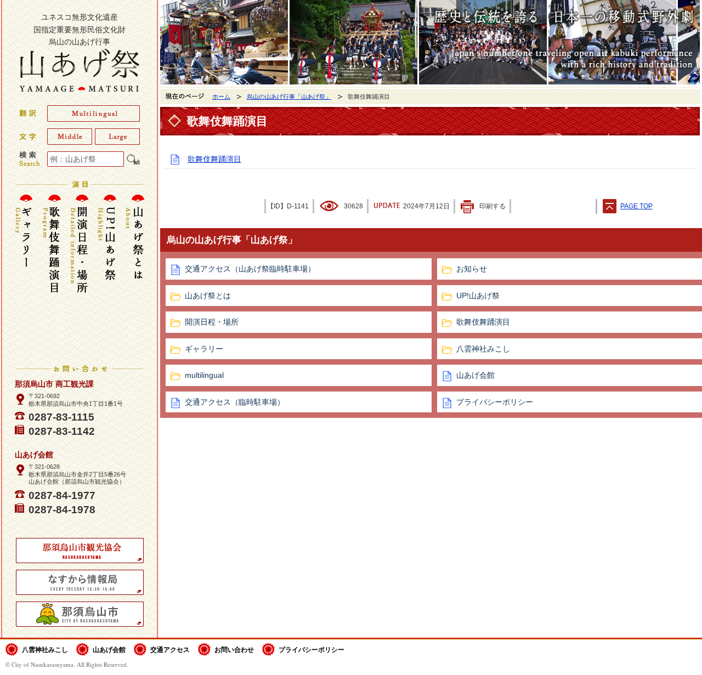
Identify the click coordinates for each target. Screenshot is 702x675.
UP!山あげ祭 (107, 273)
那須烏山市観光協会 (80, 550)
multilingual (204, 375)
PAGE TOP (636, 206)
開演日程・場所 (79, 273)
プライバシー (311, 649)
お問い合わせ (234, 649)
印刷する (492, 206)
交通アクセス (170, 649)
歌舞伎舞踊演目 (51, 273)
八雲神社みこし (45, 649)
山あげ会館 (109, 649)
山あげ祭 (79, 70)
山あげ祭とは (132, 273)
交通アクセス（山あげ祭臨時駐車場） (250, 268)
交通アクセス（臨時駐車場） (235, 402)
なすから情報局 (80, 582)
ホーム (221, 96)
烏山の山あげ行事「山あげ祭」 (289, 96)
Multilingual (93, 113)
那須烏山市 (80, 614)
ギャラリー (26, 273)
